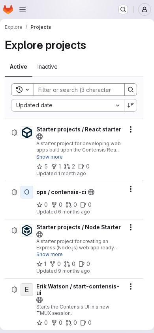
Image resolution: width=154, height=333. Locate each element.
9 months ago (74, 271)
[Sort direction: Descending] (130, 105)
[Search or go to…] (123, 9)
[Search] (130, 89)
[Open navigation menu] (22, 9)
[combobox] (67, 105)
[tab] (18, 67)
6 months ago (74, 212)
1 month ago (72, 173)
